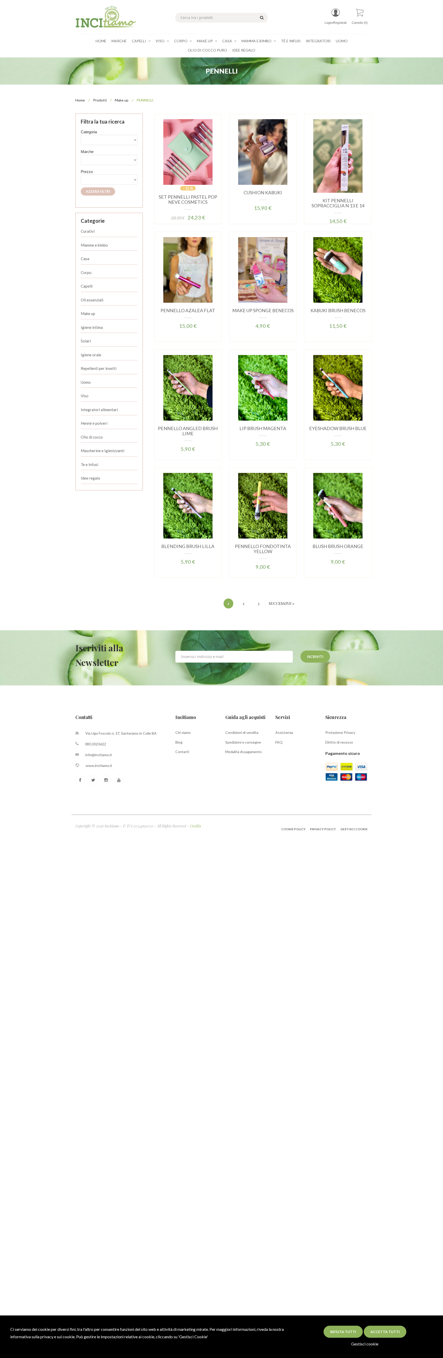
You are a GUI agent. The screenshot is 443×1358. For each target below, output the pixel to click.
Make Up (205, 41)
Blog (179, 742)
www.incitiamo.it (99, 765)
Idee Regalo (243, 50)
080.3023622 (95, 744)
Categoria (89, 132)
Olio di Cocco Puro (207, 50)
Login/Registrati (336, 23)
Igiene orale (91, 354)
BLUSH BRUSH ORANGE (338, 546)
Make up (121, 100)
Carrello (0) (360, 23)
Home (101, 41)
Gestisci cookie (364, 1343)
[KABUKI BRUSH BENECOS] (338, 269)
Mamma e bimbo (256, 41)
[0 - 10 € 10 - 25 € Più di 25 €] (109, 180)
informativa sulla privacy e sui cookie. (42, 1336)
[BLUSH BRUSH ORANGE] (338, 505)
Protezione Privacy (340, 732)
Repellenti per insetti (98, 368)
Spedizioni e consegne (243, 742)
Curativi (88, 231)
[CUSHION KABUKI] (262, 151)
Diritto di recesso (339, 742)
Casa (227, 41)
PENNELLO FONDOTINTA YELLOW (263, 548)
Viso (160, 41)
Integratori (318, 41)
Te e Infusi (89, 464)
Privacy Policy (323, 829)
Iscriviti (315, 656)
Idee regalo (90, 478)
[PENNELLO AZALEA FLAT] (188, 269)
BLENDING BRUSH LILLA (187, 546)
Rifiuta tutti (343, 1332)
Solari (86, 341)
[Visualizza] (180, 158)
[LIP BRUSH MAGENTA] (262, 387)
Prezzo (87, 171)
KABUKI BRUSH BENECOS (337, 310)
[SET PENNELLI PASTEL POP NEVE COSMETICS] (188, 151)
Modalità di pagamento (243, 751)
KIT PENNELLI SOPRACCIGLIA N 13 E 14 (337, 203)
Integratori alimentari (99, 409)
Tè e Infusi (291, 41)
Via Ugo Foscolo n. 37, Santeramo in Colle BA (121, 733)
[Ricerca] (261, 17)
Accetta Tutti (385, 1332)
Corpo (181, 41)
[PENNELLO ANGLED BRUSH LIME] (188, 387)
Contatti (182, 751)
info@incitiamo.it (98, 755)
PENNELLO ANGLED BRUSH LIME (188, 430)
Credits (195, 826)
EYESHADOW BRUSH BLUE (338, 428)
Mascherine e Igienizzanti (102, 450)
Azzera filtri (98, 191)
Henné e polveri (94, 423)
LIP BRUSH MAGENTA (262, 428)
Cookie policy (293, 829)
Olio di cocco (92, 437)
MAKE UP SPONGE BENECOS (263, 310)
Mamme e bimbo (94, 245)
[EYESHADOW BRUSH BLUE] (338, 387)
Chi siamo (183, 732)
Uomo (342, 41)
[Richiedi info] (195, 158)
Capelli (139, 41)
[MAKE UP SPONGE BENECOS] (262, 269)
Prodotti (100, 100)
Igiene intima (92, 327)
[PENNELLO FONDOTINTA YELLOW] (262, 505)
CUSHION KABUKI (263, 192)
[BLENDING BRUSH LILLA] (188, 505)
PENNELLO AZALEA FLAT (187, 310)
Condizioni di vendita (241, 732)
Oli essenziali (92, 300)
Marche (119, 41)
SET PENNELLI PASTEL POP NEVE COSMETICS (188, 199)
